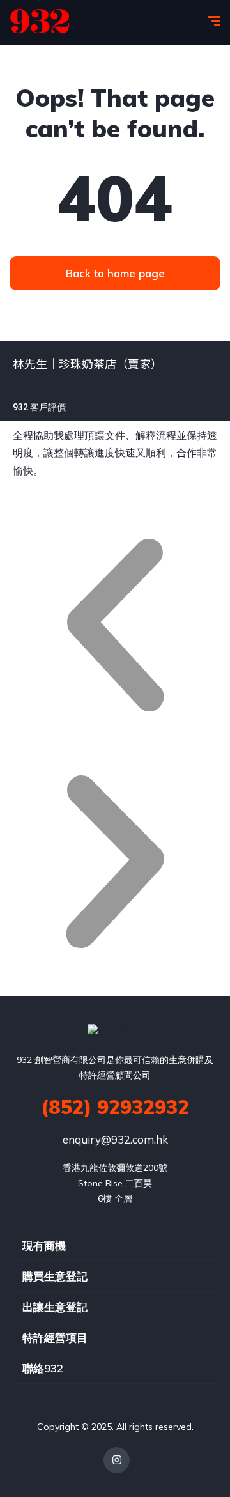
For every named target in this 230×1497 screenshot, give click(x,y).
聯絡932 (42, 1368)
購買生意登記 (55, 1276)
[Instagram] (116, 1460)
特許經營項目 (55, 1337)
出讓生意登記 (55, 1307)
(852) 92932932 (115, 1107)
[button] (115, 628)
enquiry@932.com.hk (115, 1139)
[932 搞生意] (40, 22)
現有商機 (44, 1245)
